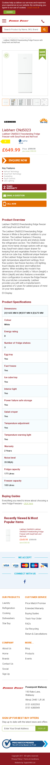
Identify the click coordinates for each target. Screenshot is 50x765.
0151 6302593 (24, 204)
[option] (25, 536)
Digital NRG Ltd (29, 763)
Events (28, 658)
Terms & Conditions (31, 759)
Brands (5, 658)
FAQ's (28, 623)
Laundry (6, 603)
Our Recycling (32, 628)
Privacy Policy (17, 759)
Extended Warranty (34, 608)
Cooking (6, 613)
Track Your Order (33, 618)
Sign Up (6, 674)
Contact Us (7, 663)
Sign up (42, 728)
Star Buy (6, 623)
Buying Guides (32, 613)
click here (28, 503)
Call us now (42, 21)
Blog (27, 648)
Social (5, 669)
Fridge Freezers (25, 38)
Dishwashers (8, 618)
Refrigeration (13, 38)
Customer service (36, 597)
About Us (6, 648)
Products (29, 653)
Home (4, 38)
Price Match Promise (35, 603)
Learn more (32, 7)
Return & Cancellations (36, 634)
